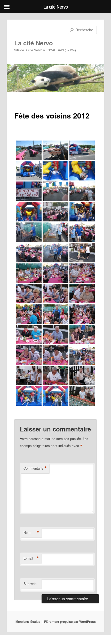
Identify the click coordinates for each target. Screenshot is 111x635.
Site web (29, 583)
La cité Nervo (33, 42)
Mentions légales (27, 621)
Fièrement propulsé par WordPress (70, 621)
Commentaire (35, 468)
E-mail (31, 558)
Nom (31, 532)
